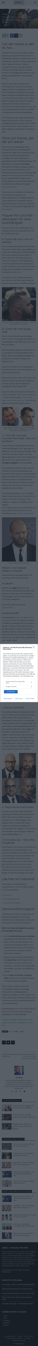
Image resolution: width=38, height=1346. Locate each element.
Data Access (19, 698)
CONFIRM (11, 691)
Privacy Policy (30, 698)
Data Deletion (8, 698)
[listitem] (19, 682)
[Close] (34, 647)
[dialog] (19, 673)
